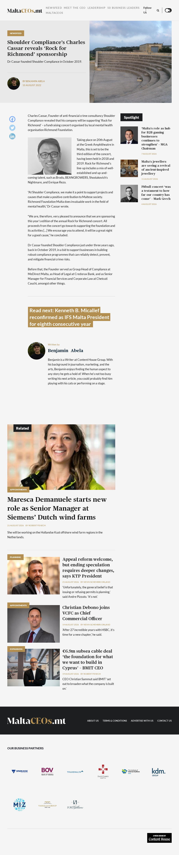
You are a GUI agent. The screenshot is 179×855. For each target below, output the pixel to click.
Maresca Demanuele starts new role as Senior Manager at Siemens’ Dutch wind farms (57, 508)
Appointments (18, 489)
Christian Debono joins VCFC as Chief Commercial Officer (86, 613)
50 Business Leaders (123, 8)
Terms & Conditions (115, 721)
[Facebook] (13, 120)
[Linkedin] (13, 137)
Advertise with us (142, 721)
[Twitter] (13, 129)
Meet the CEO (75, 8)
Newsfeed (54, 8)
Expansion (16, 649)
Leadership (96, 8)
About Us (93, 721)
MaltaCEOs (54, 13)
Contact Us (164, 721)
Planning (15, 557)
